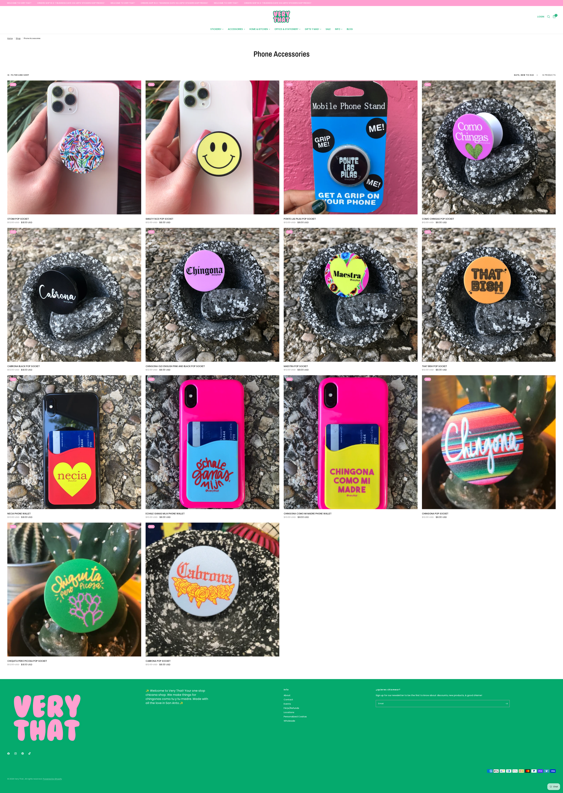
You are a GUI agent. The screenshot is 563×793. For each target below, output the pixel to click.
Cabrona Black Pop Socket (23, 366)
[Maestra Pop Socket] (351, 295)
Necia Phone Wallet (19, 513)
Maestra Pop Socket (296, 366)
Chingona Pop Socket (435, 513)
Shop (18, 38)
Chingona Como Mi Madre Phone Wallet (307, 513)
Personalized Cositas (295, 716)
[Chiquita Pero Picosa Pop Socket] (74, 589)
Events (287, 703)
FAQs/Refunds (291, 708)
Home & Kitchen (258, 29)
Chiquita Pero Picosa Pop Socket (27, 660)
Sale (328, 29)
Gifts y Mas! (312, 29)
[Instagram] (17, 753)
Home (10, 38)
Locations (289, 712)
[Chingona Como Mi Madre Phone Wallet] (351, 442)
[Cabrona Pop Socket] (212, 589)
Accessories (235, 29)
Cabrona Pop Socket (158, 660)
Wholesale (289, 720)
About (287, 695)
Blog (350, 29)
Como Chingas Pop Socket (438, 218)
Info (337, 29)
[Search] (548, 16)
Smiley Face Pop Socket (159, 218)
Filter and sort (20, 75)
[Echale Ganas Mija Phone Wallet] (212, 442)
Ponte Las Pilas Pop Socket (300, 218)
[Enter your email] (507, 703)
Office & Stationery (286, 29)
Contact (288, 699)
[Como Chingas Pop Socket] (489, 147)
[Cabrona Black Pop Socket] (74, 295)
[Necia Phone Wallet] (74, 442)
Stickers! (215, 29)
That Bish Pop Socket (434, 366)
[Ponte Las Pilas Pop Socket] (351, 147)
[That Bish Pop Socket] (489, 295)
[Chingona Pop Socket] (489, 442)
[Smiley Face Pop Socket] (212, 147)
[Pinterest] (24, 753)
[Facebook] (10, 753)
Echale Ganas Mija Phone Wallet (165, 513)
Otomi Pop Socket (18, 218)
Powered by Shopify (52, 778)
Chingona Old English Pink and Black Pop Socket (175, 366)
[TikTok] (31, 753)
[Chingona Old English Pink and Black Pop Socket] (212, 295)
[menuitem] (217, 29)
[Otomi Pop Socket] (74, 147)
